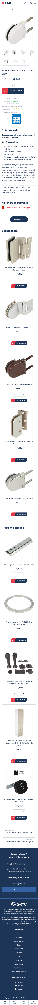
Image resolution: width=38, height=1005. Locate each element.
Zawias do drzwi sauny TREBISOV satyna (19, 833)
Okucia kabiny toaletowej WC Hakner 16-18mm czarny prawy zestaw (19, 682)
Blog (19, 956)
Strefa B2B (19, 960)
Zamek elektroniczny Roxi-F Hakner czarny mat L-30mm (19, 801)
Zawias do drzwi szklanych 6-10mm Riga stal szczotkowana (19, 443)
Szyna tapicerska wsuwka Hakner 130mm (19, 565)
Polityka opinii (19, 949)
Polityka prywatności (19, 941)
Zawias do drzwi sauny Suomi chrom (19, 327)
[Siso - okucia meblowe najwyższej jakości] (16, 119)
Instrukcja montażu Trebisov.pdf (18, 208)
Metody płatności (19, 968)
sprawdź (19, 106)
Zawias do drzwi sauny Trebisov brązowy (19, 384)
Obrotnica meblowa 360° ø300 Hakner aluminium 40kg (19, 623)
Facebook (20, 982)
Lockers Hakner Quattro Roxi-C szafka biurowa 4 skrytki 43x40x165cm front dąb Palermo (19, 743)
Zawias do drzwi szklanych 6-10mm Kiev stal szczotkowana (19, 269)
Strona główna (12, 9)
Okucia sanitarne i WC (23, 9)
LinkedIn (20, 989)
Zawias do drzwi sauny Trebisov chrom (19, 498)
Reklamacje (19, 952)
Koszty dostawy (19, 964)
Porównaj (4, 91)
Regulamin (19, 937)
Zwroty (19, 945)
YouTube (20, 986)
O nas (19, 934)
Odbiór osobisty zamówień (19, 972)
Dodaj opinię (19, 219)
